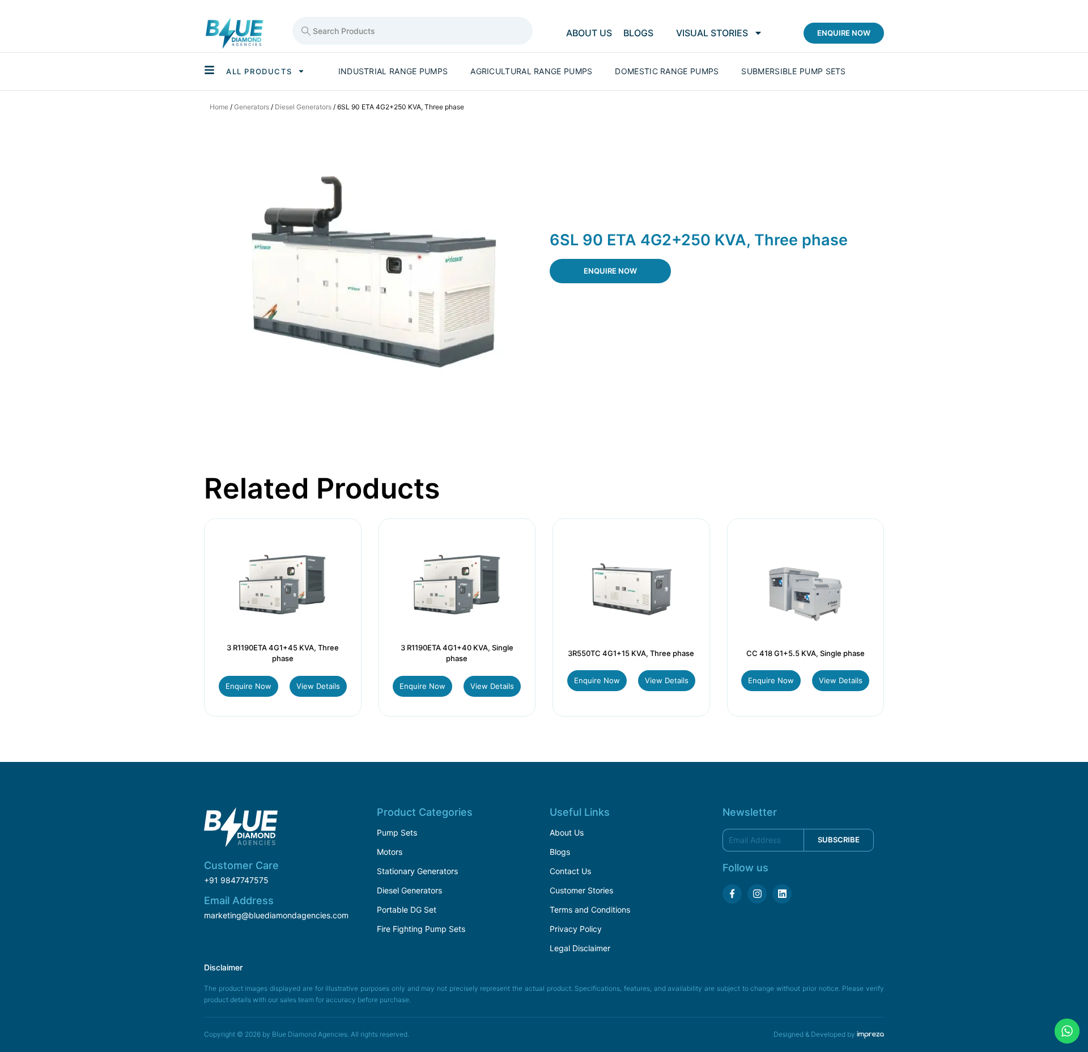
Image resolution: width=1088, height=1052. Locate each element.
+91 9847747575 (236, 880)
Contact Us (570, 871)
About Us (567, 832)
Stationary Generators (417, 871)
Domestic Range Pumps (667, 71)
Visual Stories (712, 33)
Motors (389, 852)
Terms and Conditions (590, 909)
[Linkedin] (782, 894)
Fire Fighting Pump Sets (421, 929)
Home (219, 107)
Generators (251, 107)
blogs (638, 33)
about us (589, 33)
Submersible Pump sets (793, 71)
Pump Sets (397, 832)
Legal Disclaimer (580, 948)
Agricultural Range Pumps (531, 71)
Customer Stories (581, 890)
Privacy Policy (576, 929)
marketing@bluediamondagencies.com (276, 915)
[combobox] (412, 31)
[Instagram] (757, 894)
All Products (259, 71)
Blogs (560, 852)
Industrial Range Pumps (393, 71)
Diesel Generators (303, 107)
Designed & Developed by (815, 1034)
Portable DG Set (406, 909)
